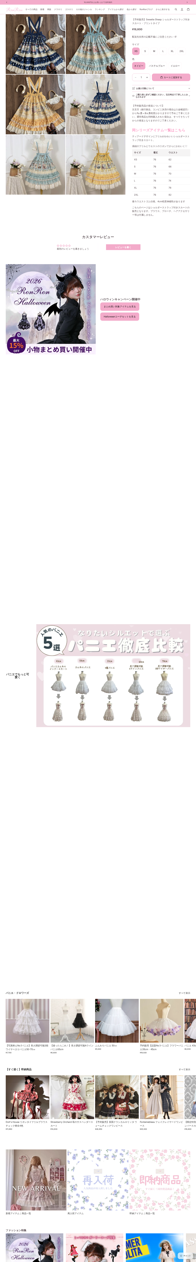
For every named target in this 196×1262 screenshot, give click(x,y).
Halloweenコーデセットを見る (120, 316)
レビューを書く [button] (123, 247)
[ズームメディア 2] (95, 44)
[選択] (44, 1038)
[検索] (176, 9)
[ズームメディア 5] (35, 165)
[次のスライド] (187, 1026)
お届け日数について (145, 88)
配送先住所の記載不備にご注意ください (153, 36)
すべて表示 (184, 993)
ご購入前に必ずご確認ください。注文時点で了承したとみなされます (162, 95)
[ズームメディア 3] (35, 104)
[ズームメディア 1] (35, 44)
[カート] (188, 9)
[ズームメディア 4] (95, 104)
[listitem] (162, 9)
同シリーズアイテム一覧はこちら (158, 130)
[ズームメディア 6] (95, 165)
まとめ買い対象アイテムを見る (120, 306)
